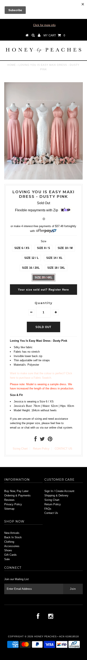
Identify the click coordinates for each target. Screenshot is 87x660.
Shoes (8, 550)
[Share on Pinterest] (50, 440)
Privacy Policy (13, 504)
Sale (7, 559)
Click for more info (44, 25)
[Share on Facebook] (35, 440)
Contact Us (51, 513)
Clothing (9, 541)
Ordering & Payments (17, 495)
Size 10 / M (65, 248)
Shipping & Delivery (56, 495)
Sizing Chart (20, 448)
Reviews (9, 499)
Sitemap (9, 508)
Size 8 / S (43, 248)
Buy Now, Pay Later (16, 491)
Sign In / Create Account (59, 491)
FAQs (47, 508)
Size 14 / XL (54, 257)
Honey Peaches (45, 636)
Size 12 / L (31, 257)
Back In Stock (13, 537)
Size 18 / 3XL (56, 267)
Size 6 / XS (21, 248)
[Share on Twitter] (42, 440)
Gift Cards (10, 554)
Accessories (11, 546)
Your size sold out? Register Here (43, 289)
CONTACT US (63, 448)
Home (11, 64)
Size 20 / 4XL (43, 277)
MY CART (54, 35)
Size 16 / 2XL (31, 267)
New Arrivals (11, 532)
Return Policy (41, 448)
